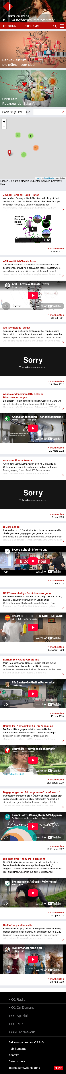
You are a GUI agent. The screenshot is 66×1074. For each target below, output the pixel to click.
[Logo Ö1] (8, 6)
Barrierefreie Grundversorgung (21, 659)
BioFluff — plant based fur (18, 925)
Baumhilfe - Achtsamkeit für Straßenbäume (28, 726)
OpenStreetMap (50, 178)
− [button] (4, 126)
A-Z (28, 112)
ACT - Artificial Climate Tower (20, 261)
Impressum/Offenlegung (24, 1067)
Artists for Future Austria (17, 460)
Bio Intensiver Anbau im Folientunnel (24, 858)
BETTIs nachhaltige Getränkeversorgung (27, 593)
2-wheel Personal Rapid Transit (21, 195)
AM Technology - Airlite (16, 327)
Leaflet (38, 178)
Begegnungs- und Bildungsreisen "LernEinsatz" (31, 792)
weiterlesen (33, 207)
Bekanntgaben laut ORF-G (26, 1042)
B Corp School (11, 527)
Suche (54, 26)
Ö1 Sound (11, 26)
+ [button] (4, 121)
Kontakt (13, 1055)
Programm (30, 26)
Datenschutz (16, 1061)
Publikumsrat (17, 1048)
